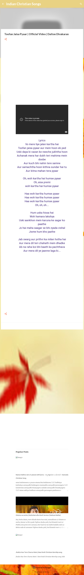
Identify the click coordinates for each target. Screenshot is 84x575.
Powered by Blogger (43, 567)
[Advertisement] (42, 74)
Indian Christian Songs (23, 4)
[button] (5, 39)
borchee (47, 572)
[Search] (81, 4)
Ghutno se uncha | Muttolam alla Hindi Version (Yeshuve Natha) (38, 515)
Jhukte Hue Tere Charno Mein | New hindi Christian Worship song (39, 552)
